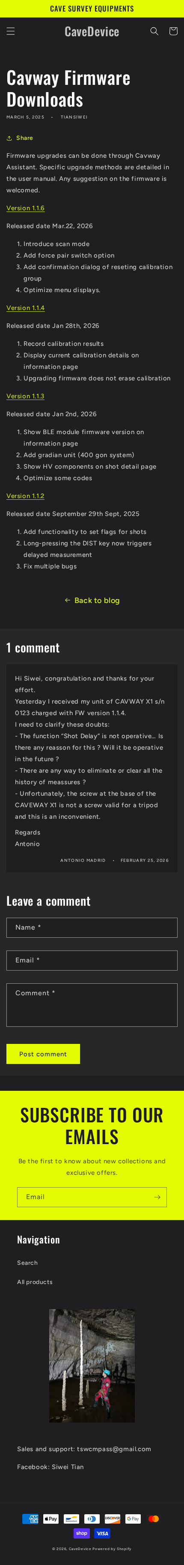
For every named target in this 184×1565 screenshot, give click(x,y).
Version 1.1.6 (25, 208)
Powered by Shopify (112, 1549)
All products (35, 1282)
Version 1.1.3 (25, 396)
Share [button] (24, 138)
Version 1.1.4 (25, 308)
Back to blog (97, 600)
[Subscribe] (157, 1197)
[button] (10, 31)
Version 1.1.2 (25, 496)
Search (27, 1262)
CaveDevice (80, 1549)
